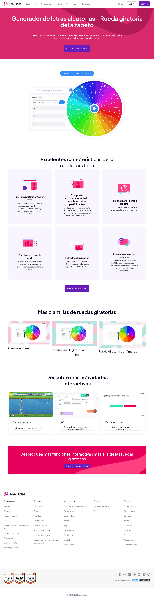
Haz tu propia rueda (77, 288)
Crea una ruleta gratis (77, 48)
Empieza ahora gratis (77, 466)
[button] (31, 3)
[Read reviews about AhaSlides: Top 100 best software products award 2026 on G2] (20, 578)
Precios (75, 4)
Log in (131, 4)
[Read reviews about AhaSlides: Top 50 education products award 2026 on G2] (31, 578)
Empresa (86, 4)
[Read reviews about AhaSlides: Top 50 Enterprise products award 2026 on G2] (8, 578)
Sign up (144, 4)
